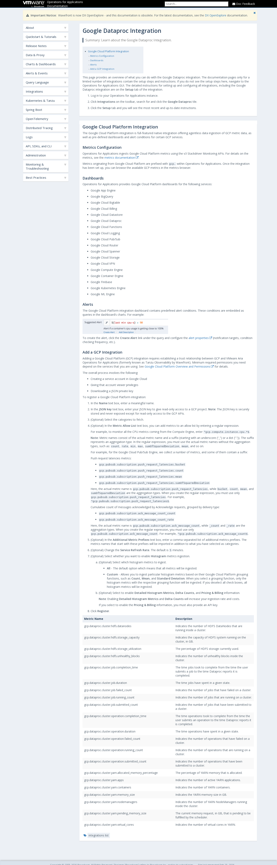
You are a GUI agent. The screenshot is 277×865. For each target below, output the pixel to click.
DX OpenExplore (215, 15)
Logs (29, 137)
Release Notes (36, 46)
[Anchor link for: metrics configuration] (123, 147)
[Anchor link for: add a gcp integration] (124, 352)
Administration (36, 155)
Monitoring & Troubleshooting (37, 166)
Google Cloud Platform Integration (108, 51)
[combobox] (196, 3)
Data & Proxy (35, 55)
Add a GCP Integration (102, 68)
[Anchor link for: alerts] (95, 304)
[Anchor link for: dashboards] (105, 178)
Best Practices (36, 177)
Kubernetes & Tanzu (40, 100)
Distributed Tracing (39, 128)
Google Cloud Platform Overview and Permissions (177, 366)
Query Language (37, 82)
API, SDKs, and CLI (39, 146)
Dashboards (96, 60)
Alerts (93, 64)
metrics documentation (119, 157)
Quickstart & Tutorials (41, 37)
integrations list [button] (99, 835)
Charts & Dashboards (41, 64)
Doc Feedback (245, 3)
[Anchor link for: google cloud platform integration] (160, 126)
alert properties (199, 338)
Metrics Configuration (102, 55)
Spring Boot (34, 110)
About (30, 28)
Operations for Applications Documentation (65, 4)
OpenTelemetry (37, 119)
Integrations (34, 91)
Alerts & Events (37, 73)
